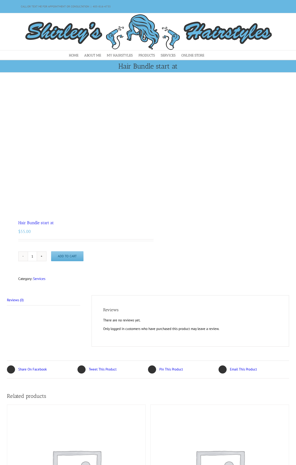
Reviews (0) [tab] (15, 300)
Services (39, 278)
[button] (220, 55)
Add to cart (67, 256)
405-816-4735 (102, 6)
